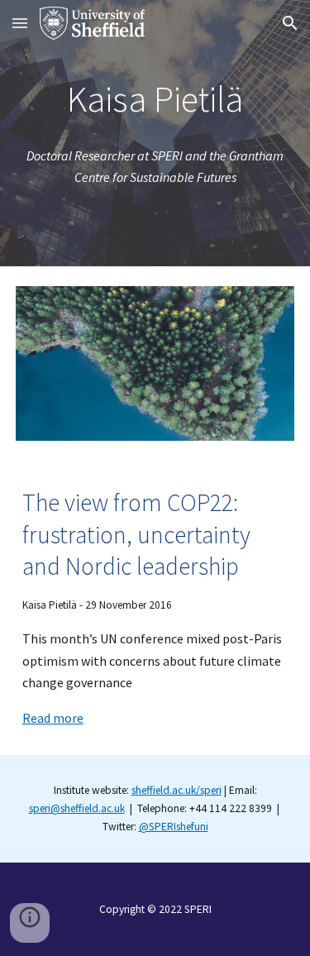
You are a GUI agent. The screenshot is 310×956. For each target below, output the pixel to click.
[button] (20, 22)
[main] (155, 99)
